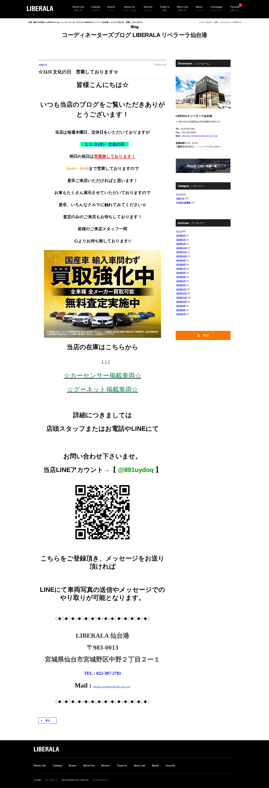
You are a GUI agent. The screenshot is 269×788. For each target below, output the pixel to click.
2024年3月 (181, 240)
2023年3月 (181, 281)
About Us (88, 765)
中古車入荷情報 (183, 202)
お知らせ (180, 198)
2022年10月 (181, 302)
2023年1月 (181, 289)
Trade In (122, 765)
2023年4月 (181, 277)
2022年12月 (181, 293)
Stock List (40, 765)
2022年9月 (181, 306)
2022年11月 (181, 297)
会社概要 (37, 780)
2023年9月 (181, 260)
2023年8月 (181, 264)
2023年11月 (181, 252)
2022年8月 (181, 310)
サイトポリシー (51, 780)
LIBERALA (40, 8)
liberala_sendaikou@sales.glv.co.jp (111, 686)
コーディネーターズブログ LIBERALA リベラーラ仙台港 (85, 22)
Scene (72, 765)
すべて (179, 194)
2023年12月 (181, 248)
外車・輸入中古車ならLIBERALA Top (43, 22)
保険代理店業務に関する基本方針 (75, 780)
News (155, 765)
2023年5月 (181, 273)
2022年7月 (181, 314)
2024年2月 (181, 244)
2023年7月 (181, 269)
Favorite (170, 765)
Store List (139, 765)
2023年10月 (181, 256)
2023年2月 (181, 285)
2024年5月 (181, 235)
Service (105, 765)
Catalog (57, 765)
